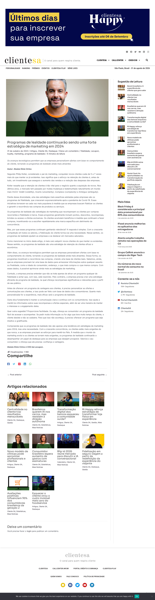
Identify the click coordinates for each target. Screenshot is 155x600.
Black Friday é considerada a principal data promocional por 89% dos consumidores (131, 210)
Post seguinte (99, 374)
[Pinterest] (19, 364)
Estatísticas (45, 425)
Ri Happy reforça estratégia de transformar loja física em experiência (92, 414)
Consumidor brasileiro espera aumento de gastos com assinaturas (42, 456)
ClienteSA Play (58, 68)
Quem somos (56, 576)
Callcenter (117, 60)
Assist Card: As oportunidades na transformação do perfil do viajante (135, 176)
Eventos (46, 68)
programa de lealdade (35, 154)
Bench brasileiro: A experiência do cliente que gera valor (136, 88)
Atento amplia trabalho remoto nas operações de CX (132, 241)
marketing (18, 154)
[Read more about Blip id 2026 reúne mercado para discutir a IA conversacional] (68, 441)
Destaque (53, 151)
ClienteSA (102, 60)
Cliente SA (42, 151)
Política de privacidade (94, 576)
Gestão (10, 423)
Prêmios (36, 68)
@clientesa (126, 291)
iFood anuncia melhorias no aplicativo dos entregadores (131, 226)
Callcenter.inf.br (61, 568)
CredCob (132, 60)
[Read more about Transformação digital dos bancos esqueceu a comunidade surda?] (68, 399)
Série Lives (73, 68)
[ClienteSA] (119, 308)
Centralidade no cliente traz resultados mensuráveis (17, 413)
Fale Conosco (72, 576)
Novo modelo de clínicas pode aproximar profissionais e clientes (17, 456)
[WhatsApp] (30, 364)
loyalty (10, 154)
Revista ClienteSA (130, 283)
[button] (147, 60)
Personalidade (13, 68)
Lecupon (95, 151)
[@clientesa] (119, 292)
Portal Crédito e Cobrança (86, 568)
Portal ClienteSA (129, 300)
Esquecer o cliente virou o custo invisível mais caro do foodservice (41, 498)
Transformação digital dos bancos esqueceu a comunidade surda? (68, 414)
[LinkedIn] (25, 364)
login (29, 531)
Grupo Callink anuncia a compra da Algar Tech (131, 254)
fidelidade (85, 151)
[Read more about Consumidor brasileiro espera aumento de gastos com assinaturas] (43, 441)
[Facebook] (8, 364)
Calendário (61, 462)
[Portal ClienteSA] (119, 300)
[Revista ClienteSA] (119, 283)
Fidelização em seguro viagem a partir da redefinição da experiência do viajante (92, 457)
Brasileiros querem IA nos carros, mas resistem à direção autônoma (41, 415)
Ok (137, 596)
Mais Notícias (37, 427)
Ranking (26, 68)
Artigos (33, 151)
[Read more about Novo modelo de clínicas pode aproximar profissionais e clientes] (18, 441)
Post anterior (15, 374)
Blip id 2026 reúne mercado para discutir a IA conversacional (67, 455)
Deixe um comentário (69, 151)
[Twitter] (14, 364)
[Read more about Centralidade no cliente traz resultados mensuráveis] (18, 399)
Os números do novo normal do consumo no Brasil (131, 267)
